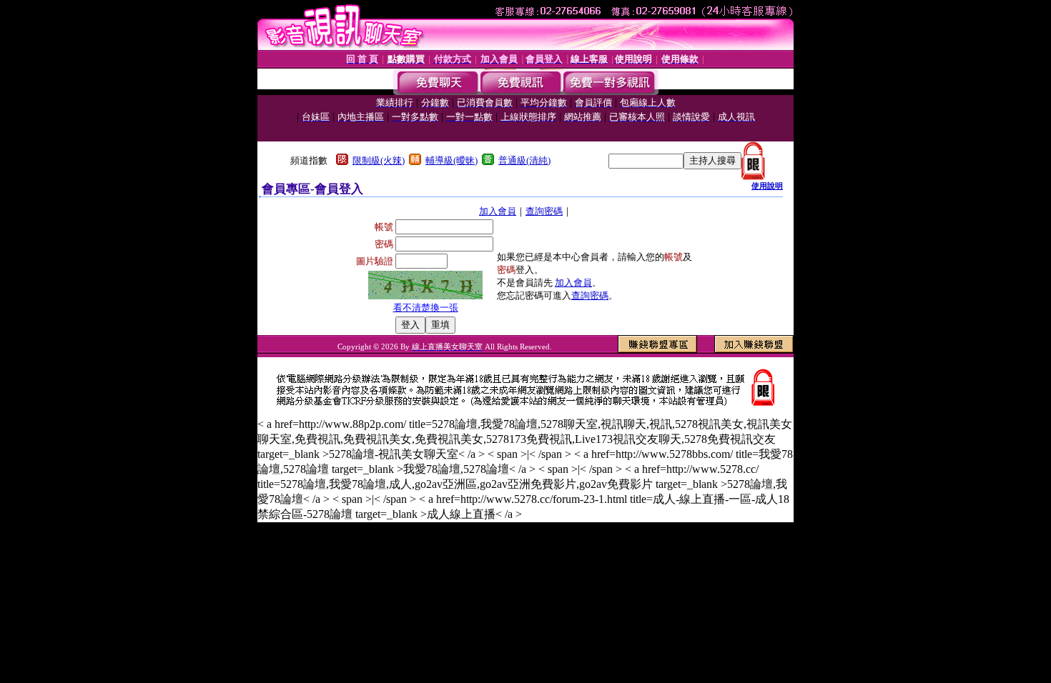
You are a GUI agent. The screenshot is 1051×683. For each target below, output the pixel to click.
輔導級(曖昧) (451, 160)
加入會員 (497, 211)
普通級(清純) (524, 160)
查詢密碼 (544, 211)
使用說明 (767, 185)
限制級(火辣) (378, 160)
